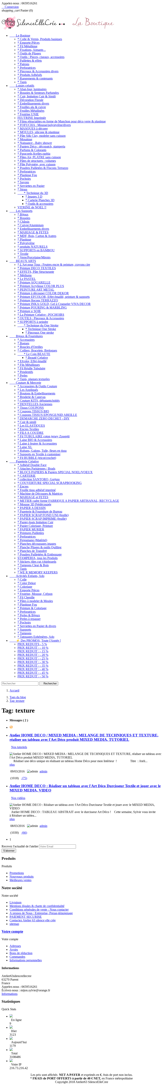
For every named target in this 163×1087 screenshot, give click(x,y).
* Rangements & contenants (35, 78)
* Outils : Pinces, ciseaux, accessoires (40, 57)
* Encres (22, 486)
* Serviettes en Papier (31, 185)
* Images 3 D (33, 196)
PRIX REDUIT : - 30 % (32, 662)
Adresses (15, 946)
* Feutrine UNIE (28, 114)
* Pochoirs (24, 178)
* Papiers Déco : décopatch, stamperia (41, 146)
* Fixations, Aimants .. (31, 49)
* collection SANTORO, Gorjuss (38, 479)
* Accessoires (26, 339)
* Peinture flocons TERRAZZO (37, 300)
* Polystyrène (26, 243)
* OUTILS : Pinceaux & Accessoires (40, 318)
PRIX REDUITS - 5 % (32, 644)
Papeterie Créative (24, 461)
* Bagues (23, 343)
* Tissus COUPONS (30, 407)
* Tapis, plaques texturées (33, 379)
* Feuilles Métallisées (30, 110)
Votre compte (12, 931)
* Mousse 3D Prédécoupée (34, 504)
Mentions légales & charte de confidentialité (37, 906)
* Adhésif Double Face (32, 465)
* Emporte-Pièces (28, 42)
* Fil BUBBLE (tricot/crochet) (36, 457)
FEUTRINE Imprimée (31, 117)
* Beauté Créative (36, 357)
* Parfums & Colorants (31, 150)
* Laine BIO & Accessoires (34, 440)
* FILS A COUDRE (30, 432)
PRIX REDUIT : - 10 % (32, 647)
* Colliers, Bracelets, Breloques (37, 350)
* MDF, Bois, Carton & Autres (36, 236)
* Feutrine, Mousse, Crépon (34, 593)
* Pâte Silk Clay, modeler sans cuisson (41, 135)
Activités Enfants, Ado (27, 576)
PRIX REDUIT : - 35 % (32, 665)
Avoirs (14, 949)
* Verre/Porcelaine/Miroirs (33, 257)
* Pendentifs (25, 372)
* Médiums (24, 275)
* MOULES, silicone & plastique (38, 132)
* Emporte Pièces (28, 590)
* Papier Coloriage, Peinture (35, 525)
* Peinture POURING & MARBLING (42, 307)
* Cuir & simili (26, 422)
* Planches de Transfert (32, 551)
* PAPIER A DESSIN (31, 508)
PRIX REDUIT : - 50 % (32, 676)
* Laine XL (24, 447)
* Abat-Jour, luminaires (32, 89)
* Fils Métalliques (28, 364)
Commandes (17, 956)
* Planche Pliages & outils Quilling (39, 547)
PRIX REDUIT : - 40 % (32, 669)
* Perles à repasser (29, 619)
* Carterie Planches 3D (39, 200)
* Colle (22, 579)
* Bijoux (22, 214)
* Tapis (22, 82)
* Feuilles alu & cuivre (31, 107)
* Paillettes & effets (29, 60)
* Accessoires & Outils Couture (37, 386)
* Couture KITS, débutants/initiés (38, 400)
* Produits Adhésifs (29, 75)
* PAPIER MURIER (30, 529)
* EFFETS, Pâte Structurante (35, 271)
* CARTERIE (26, 475)
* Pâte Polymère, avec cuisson (36, 164)
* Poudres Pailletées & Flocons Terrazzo (42, 168)
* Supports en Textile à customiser (38, 454)
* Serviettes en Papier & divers (36, 626)
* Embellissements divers (33, 103)
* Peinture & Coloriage (32, 608)
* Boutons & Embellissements (36, 393)
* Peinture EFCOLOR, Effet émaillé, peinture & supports (53, 296)
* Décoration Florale (30, 100)
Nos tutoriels (19, 747)
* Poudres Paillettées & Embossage (39, 554)
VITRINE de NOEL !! (31, 207)
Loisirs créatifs (22, 85)
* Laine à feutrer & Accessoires (37, 443)
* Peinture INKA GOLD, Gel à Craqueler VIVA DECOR (54, 304)
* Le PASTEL (26, 279)
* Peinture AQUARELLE (33, 282)
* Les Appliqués (27, 389)
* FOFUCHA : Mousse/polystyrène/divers (44, 125)
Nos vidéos (18, 798)
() (24, 778)
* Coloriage (24, 586)
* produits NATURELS (32, 246)
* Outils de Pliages (29, 53)
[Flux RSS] (11, 727)
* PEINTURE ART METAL (35, 289)
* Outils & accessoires (39, 203)
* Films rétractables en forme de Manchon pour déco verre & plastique (61, 121)
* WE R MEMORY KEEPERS (37, 572)
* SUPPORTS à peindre (32, 321)
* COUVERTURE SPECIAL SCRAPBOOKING (49, 483)
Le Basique (20, 35)
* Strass (22, 189)
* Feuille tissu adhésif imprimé (36, 490)
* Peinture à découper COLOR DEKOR (43, 293)
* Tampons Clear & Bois (33, 565)
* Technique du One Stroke (37, 325)
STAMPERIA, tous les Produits (37, 558)
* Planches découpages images (36, 543)
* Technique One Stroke (40, 329)
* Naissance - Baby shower (34, 143)
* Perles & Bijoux (28, 615)
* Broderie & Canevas (31, 397)
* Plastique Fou (27, 175)
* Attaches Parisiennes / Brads (36, 468)
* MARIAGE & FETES (33, 232)
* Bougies (23, 218)
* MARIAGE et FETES (32, 497)
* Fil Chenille (26, 597)
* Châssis (23, 221)
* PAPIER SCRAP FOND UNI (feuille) (43, 515)
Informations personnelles (26, 960)
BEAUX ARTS (23, 261)
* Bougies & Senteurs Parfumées (38, 92)
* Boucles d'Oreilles (30, 347)
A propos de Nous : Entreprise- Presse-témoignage (41, 913)
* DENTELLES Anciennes (34, 404)
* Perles (22, 375)
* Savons (23, 182)
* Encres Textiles (28, 429)
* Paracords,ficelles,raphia (33, 153)
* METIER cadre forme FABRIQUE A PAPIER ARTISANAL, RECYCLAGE (68, 500)
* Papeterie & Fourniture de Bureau (39, 511)
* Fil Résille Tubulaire (31, 368)
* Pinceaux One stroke (39, 332)
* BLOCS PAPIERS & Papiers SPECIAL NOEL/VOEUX (55, 472)
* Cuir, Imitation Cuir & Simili (36, 96)
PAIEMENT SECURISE (26, 916)
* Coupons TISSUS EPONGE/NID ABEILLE (47, 415)
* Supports (24, 629)
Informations (9, 994)
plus (12, 764)
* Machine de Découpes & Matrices (40, 493)
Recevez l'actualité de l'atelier (20, 846)
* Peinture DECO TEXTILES (36, 268)
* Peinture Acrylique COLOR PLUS (40, 286)
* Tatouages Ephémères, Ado (35, 636)
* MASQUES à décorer (32, 128)
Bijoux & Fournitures (26, 336)
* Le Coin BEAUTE (33, 354)
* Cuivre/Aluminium (30, 225)
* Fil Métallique (27, 46)
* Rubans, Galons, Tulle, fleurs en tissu (42, 450)
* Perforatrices (26, 67)
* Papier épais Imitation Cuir (35, 522)
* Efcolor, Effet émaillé (32, 361)
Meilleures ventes (20, 880)
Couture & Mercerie (25, 382)
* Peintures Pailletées (30, 533)
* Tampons (24, 633)
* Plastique (24, 239)
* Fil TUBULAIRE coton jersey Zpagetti (43, 436)
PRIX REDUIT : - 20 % (32, 655)
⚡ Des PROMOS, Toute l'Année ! (35, 640)
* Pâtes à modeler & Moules (35, 601)
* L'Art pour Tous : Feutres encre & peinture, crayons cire (53, 264)
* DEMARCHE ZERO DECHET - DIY (43, 418)
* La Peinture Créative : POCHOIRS (40, 314)
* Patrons (23, 64)
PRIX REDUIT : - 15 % (32, 651)
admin (43, 771)
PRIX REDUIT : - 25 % (32, 658)
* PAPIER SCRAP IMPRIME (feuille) (42, 518)
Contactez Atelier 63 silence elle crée (33, 920)
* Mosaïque (24, 139)
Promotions (17, 873)
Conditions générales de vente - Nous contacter (39, 909)
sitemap (14, 924)
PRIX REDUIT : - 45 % (32, 672)
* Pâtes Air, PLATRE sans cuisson (39, 157)
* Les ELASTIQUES (31, 425)
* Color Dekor (26, 583)
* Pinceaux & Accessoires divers (37, 71)
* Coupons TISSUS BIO (33, 411)
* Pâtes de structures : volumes (36, 160)
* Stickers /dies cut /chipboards (36, 561)
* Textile (22, 253)
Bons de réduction (21, 953)
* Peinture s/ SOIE (29, 311)
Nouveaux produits (22, 876)
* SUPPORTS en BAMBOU (36, 250)
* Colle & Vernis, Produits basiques (39, 39)
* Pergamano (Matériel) (32, 540)
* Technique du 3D (32, 193)
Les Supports (21, 211)
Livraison (15, 902)
